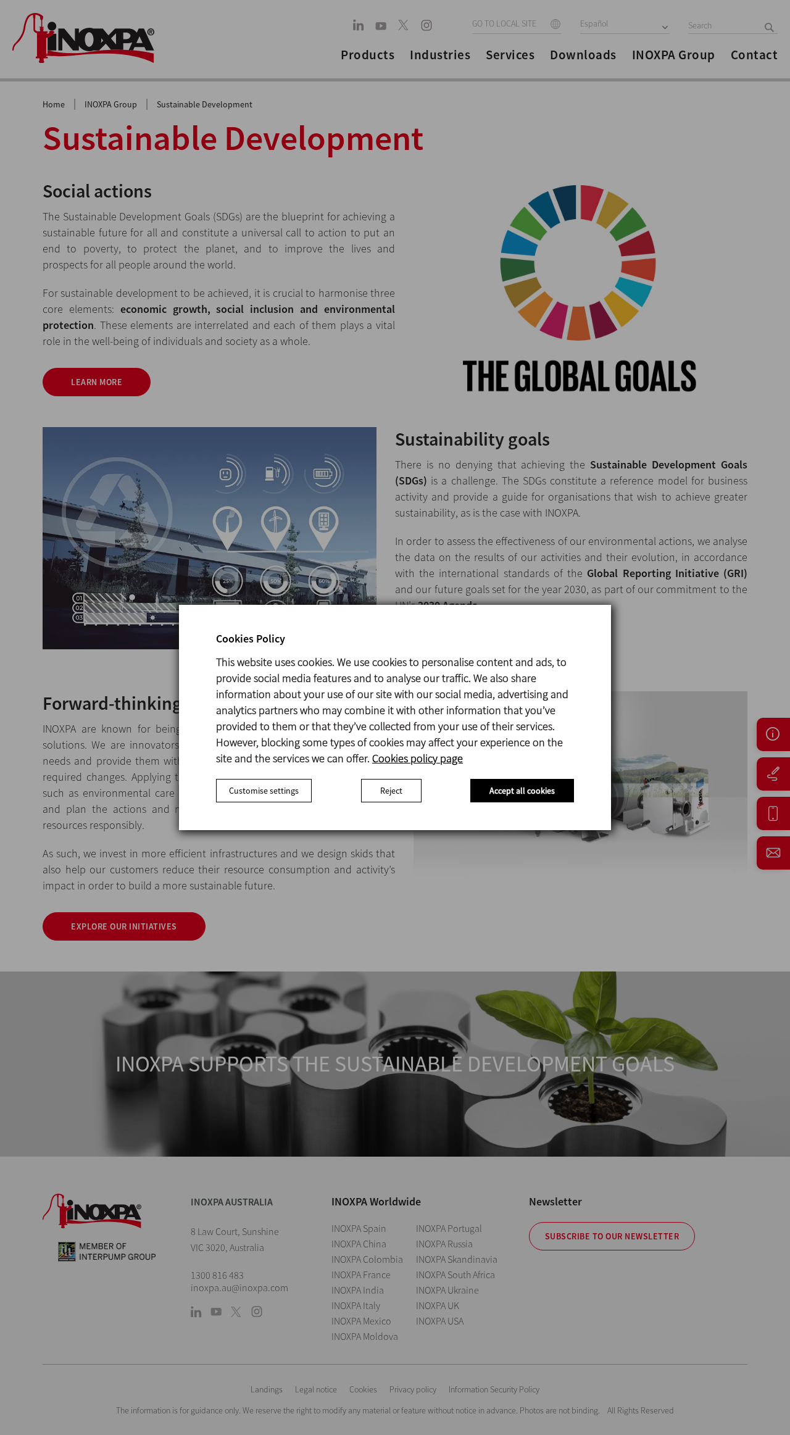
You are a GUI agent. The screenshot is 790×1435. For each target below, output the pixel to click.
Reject (391, 790)
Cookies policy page (417, 758)
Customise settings (264, 790)
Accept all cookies (522, 790)
